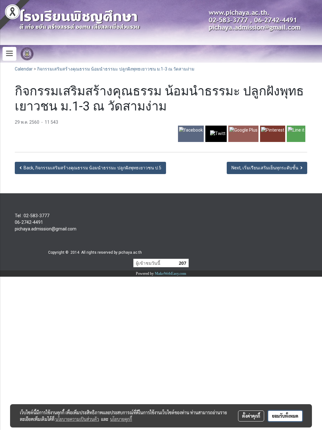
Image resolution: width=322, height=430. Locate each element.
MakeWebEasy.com (170, 273)
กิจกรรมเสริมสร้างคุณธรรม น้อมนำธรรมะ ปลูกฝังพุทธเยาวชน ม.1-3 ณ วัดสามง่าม (115, 68)
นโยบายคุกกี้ (121, 419)
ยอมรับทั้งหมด (285, 416)
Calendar (24, 68)
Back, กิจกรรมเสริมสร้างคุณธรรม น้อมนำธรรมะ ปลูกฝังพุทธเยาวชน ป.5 (91, 167)
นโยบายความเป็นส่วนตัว (77, 419)
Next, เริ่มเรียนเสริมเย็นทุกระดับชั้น (265, 167)
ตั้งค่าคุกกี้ (251, 416)
